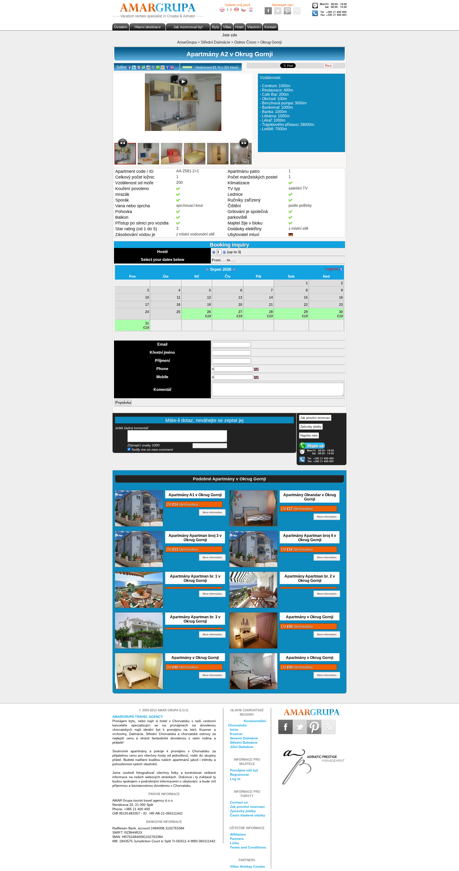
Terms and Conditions (248, 847)
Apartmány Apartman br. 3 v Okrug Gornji (195, 619)
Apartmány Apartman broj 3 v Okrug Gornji (195, 538)
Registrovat (239, 774)
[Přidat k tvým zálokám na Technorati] (158, 67)
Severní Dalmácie (244, 738)
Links (234, 843)
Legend (332, 269)
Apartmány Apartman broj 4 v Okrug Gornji (309, 538)
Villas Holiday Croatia (247, 866)
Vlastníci (254, 27)
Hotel (239, 27)
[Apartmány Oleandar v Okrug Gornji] (253, 508)
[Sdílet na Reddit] (148, 67)
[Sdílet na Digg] (153, 67)
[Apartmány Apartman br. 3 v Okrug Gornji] (139, 630)
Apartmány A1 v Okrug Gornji (195, 495)
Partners (237, 839)
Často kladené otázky (247, 815)
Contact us (239, 802)
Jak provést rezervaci (315, 418)
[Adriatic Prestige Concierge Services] (312, 759)
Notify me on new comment (152, 449)
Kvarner (236, 734)
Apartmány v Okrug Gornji (309, 617)
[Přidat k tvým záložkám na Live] (162, 67)
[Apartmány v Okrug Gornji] (253, 630)
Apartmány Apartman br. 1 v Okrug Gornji (195, 578)
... (224, 259)
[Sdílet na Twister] (134, 67)
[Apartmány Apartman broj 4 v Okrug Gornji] (253, 549)
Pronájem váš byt (244, 770)
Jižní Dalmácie (241, 747)
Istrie (234, 729)
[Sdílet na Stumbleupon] (143, 67)
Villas (227, 27)
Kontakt (270, 27)
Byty (215, 27)
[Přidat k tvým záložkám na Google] (167, 67)
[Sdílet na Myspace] (139, 67)
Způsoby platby (311, 426)
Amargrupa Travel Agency (137, 717)
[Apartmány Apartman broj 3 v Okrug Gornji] (139, 549)
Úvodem (120, 27)
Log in (235, 779)
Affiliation (238, 834)
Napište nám (309, 435)
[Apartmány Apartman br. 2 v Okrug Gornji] (253, 589)
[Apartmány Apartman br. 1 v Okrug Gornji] (139, 589)
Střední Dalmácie (243, 742)
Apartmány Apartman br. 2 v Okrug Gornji (309, 578)
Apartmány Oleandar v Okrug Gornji (309, 497)
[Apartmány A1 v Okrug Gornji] (139, 508)
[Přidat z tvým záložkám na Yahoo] (172, 67)
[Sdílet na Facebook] (129, 67)
